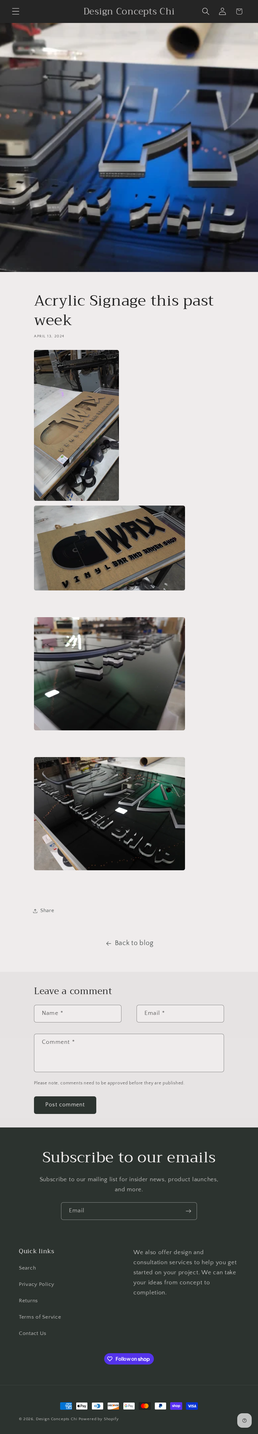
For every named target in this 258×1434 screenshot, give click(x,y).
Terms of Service (40, 1317)
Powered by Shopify (99, 1419)
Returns (28, 1301)
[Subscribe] (188, 1211)
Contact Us (33, 1333)
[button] (16, 11)
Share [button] (47, 910)
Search (27, 1268)
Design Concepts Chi (56, 1419)
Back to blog (134, 943)
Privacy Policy (36, 1284)
